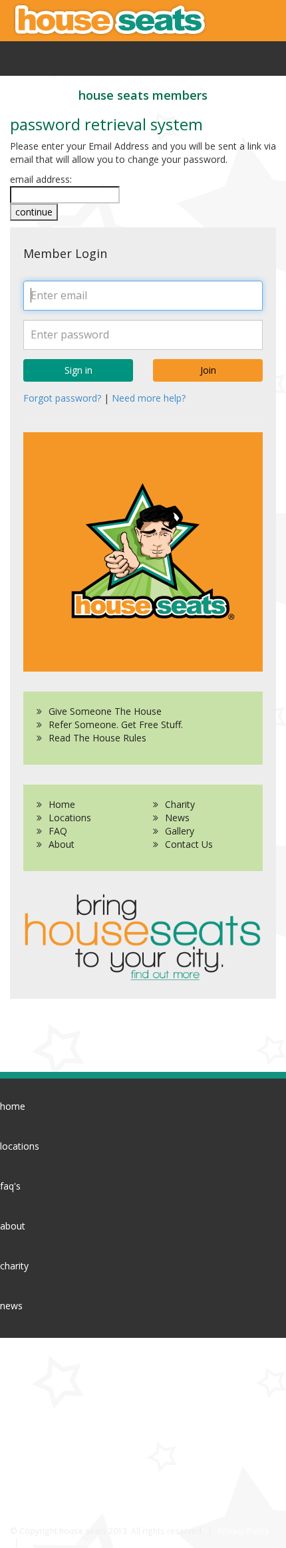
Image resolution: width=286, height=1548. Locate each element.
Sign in (78, 370)
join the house (41, 1500)
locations (19, 1146)
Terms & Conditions (63, 1542)
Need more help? (149, 398)
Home (62, 804)
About (61, 844)
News (177, 817)
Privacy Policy (243, 1530)
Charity (180, 804)
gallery (14, 1345)
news (11, 1305)
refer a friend (38, 1434)
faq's (10, 1186)
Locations (70, 817)
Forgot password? (62, 398)
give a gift (31, 1467)
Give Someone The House (105, 711)
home (12, 1106)
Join (208, 370)
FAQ (58, 831)
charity (14, 1265)
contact (16, 1385)
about (12, 1226)
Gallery (179, 831)
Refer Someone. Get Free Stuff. (116, 724)
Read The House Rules (97, 737)
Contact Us (189, 844)
